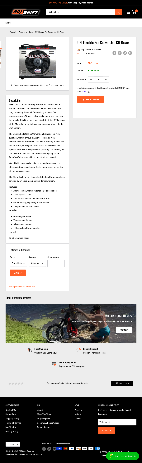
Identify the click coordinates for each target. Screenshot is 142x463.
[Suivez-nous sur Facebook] (44, 449)
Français (10, 444)
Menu (8, 23)
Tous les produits (26, 32)
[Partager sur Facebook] (114, 53)
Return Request (44, 427)
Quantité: (81, 79)
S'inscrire (106, 430)
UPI (78, 53)
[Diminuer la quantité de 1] (91, 79)
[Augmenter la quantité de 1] (106, 79)
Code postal (53, 257)
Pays (12, 257)
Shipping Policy (12, 418)
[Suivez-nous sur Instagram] (49, 449)
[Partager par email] (130, 53)
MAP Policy (11, 427)
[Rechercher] (118, 12)
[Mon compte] (128, 12)
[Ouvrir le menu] (7, 12)
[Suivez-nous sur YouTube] (54, 449)
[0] (134, 12)
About (40, 410)
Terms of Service (13, 423)
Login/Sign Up (43, 418)
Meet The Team (44, 414)
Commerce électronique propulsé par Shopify (24, 454)
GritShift (15, 451)
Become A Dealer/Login (48, 423)
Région (32, 257)
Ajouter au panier (90, 99)
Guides (78, 418)
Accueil (13, 32)
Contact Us (11, 410)
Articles (78, 410)
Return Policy (11, 414)
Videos (78, 414)
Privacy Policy (12, 431)
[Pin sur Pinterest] (120, 53)
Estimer (17, 273)
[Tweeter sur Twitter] (125, 53)
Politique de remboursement (22, 286)
